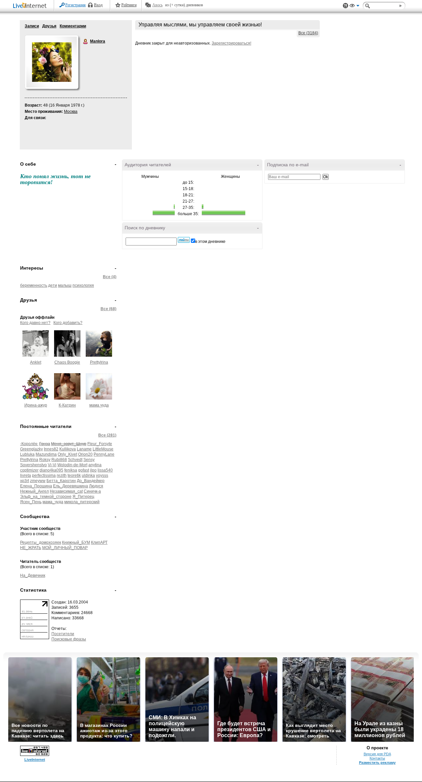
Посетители (62, 634)
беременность (33, 285)
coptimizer (29, 470)
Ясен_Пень (31, 502)
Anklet (35, 362)
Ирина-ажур (35, 405)
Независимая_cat (66, 491)
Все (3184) (308, 33)
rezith (62, 475)
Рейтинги (128, 5)
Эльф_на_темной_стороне (46, 496)
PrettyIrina (99, 362)
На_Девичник (32, 575)
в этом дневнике (210, 241)
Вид (354, 6)
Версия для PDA (377, 754)
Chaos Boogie (67, 362)
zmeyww (37, 480)
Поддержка (345, 6)
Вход (98, 5)
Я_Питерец (83, 496)
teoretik (74, 475)
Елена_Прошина (36, 486)
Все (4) (109, 277)
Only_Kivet (67, 454)
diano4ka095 (51, 470)
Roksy (44, 459)
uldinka (88, 475)
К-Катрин (67, 405)
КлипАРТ (99, 542)
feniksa (70, 470)
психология (83, 285)
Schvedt (75, 459)
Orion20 (85, 454)
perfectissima (44, 475)
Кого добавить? (67, 322)
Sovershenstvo (33, 465)
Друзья (49, 26)
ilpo (93, 470)
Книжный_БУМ (76, 542)
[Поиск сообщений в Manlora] (184, 240)
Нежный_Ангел (34, 491)
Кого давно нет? (35, 322)
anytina (95, 465)
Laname (84, 449)
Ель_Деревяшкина (70, 486)
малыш (65, 285)
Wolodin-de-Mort (72, 465)
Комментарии (73, 26)
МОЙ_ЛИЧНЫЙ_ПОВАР (65, 547)
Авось (157, 5)
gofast (83, 470)
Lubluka (27, 454)
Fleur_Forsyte (99, 443)
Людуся (96, 486)
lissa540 (105, 470)
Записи (32, 26)
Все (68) (108, 309)
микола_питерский (82, 502)
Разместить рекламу (377, 763)
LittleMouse (103, 449)
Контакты (377, 758)
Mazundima (46, 454)
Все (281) (107, 435)
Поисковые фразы (68, 639)
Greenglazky (31, 449)
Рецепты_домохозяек (40, 542)
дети (52, 285)
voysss (102, 475)
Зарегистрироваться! (231, 43)
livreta (25, 475)
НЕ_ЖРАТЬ (30, 547)
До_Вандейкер (91, 480)
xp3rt (24, 480)
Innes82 (51, 449)
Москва (70, 111)
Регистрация (75, 5)
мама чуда (99, 405)
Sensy (89, 459)
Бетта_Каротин (61, 480)
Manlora (85, 41)
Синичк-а (92, 491)
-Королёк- (29, 443)
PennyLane (104, 454)
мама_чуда (53, 502)
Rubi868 (59, 459)
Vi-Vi (52, 465)
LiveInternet (31, 6)
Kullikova (67, 449)
